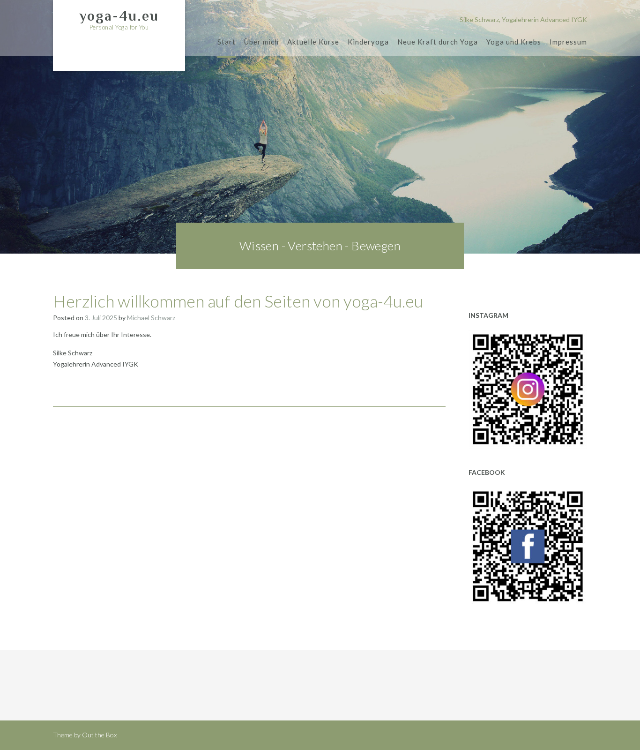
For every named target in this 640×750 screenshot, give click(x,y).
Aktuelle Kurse (313, 42)
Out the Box (99, 735)
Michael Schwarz (151, 318)
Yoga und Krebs (513, 42)
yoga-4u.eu (119, 16)
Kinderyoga (368, 42)
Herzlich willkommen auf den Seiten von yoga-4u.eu (238, 301)
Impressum (568, 42)
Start (226, 42)
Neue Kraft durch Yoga (437, 42)
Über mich (261, 42)
